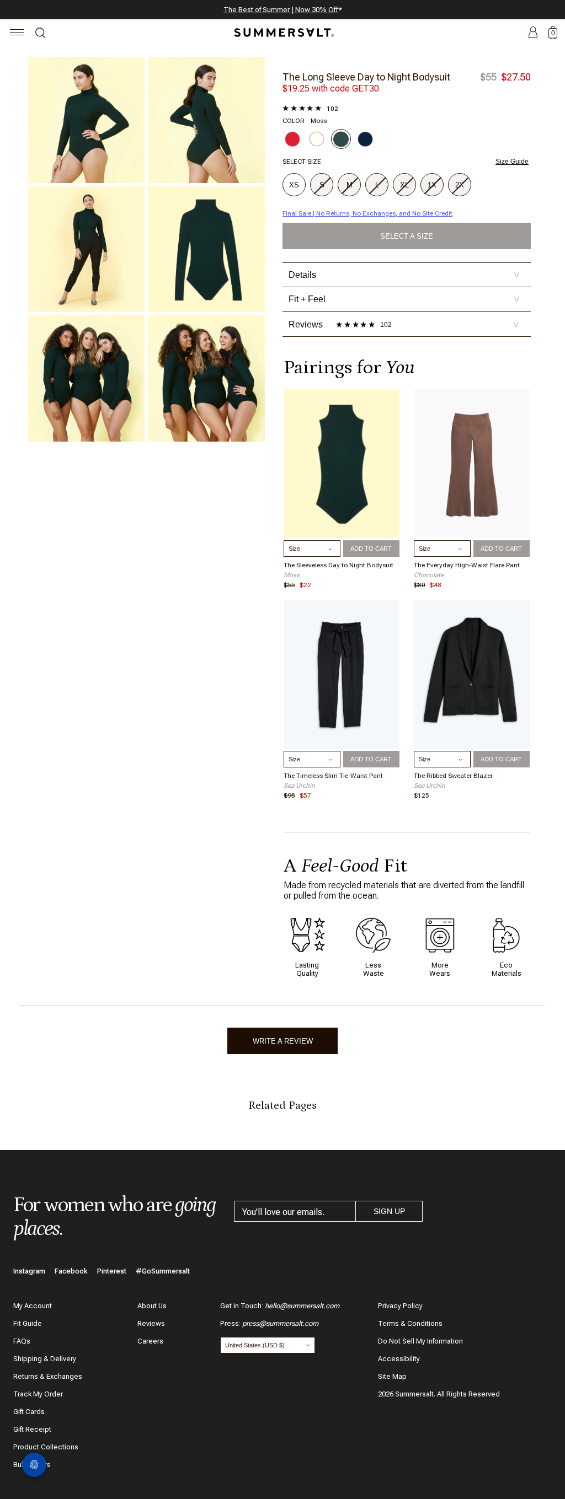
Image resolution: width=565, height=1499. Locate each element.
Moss (292, 575)
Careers (150, 1341)
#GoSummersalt (163, 1271)
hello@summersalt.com (302, 1306)
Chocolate (429, 575)
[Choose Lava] (292, 139)
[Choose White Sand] (317, 139)
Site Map (392, 1376)
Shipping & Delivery (44, 1359)
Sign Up (389, 1211)
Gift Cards (29, 1411)
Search (40, 34)
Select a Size (406, 236)
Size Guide (512, 161)
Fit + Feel (404, 299)
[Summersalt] (282, 32)
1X (432, 185)
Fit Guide (27, 1323)
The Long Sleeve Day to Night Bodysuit (366, 77)
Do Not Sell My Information (420, 1341)
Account (533, 33)
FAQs (21, 1341)
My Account (32, 1306)
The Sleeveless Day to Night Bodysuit (338, 565)
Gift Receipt (32, 1429)
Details (404, 275)
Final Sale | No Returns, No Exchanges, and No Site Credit (367, 213)
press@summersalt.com (280, 1323)
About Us (152, 1306)
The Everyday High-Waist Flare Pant (467, 565)
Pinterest (111, 1271)
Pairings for (349, 367)
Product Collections (45, 1447)
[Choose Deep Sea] (365, 139)
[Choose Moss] (341, 139)
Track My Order (38, 1394)
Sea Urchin (299, 785)
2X (459, 185)
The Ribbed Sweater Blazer (453, 776)
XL (404, 185)
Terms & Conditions (410, 1323)
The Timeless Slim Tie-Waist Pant (333, 776)
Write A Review (283, 1041)
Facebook (71, 1271)
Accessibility (399, 1359)
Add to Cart (371, 548)
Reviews (151, 1323)
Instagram (29, 1271)
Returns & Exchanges (47, 1376)
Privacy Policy (400, 1306)
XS (294, 185)
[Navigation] (17, 33)
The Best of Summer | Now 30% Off (280, 10)
